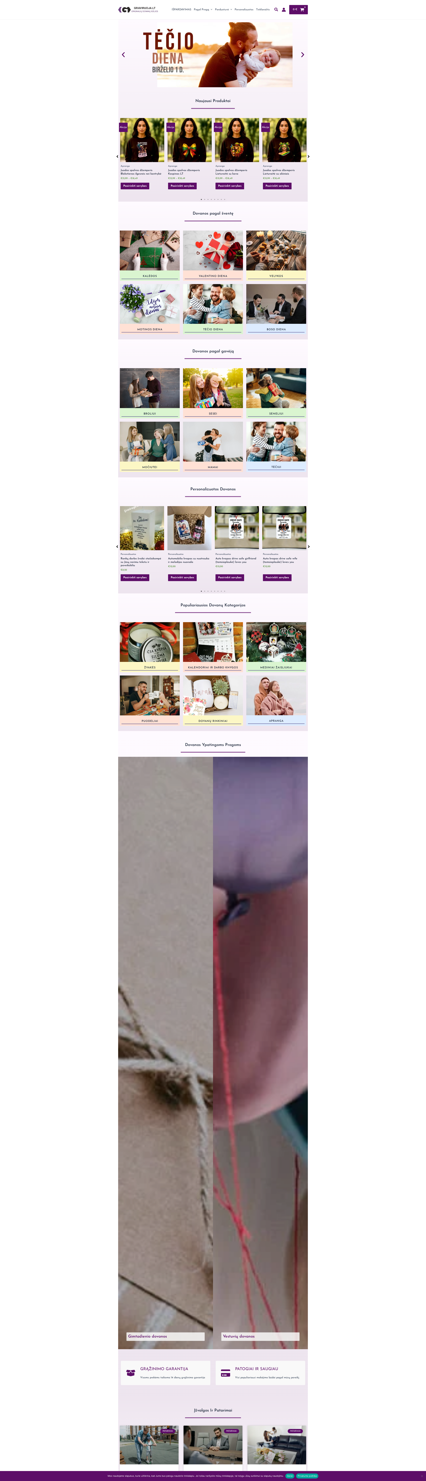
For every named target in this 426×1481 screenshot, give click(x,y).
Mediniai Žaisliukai (276, 667)
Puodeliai (150, 721)
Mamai (213, 467)
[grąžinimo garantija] (130, 1373)
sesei (213, 414)
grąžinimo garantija (164, 1369)
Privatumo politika (307, 1476)
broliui (150, 414)
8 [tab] (224, 199)
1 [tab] (201, 199)
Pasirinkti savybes (135, 186)
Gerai (290, 1476)
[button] (210, 9)
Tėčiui (276, 467)
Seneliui (276, 414)
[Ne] (422, 1476)
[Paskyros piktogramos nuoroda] (284, 10)
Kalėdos (150, 276)
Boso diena (276, 329)
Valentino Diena (213, 276)
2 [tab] (204, 199)
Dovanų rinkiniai (213, 721)
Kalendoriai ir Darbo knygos (213, 667)
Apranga (276, 721)
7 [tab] (221, 199)
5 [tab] (214, 199)
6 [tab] (218, 199)
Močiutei (149, 467)
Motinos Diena (149, 329)
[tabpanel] (142, 155)
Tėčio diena (213, 329)
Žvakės (150, 667)
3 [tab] (208, 199)
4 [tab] (211, 199)
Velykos (276, 276)
